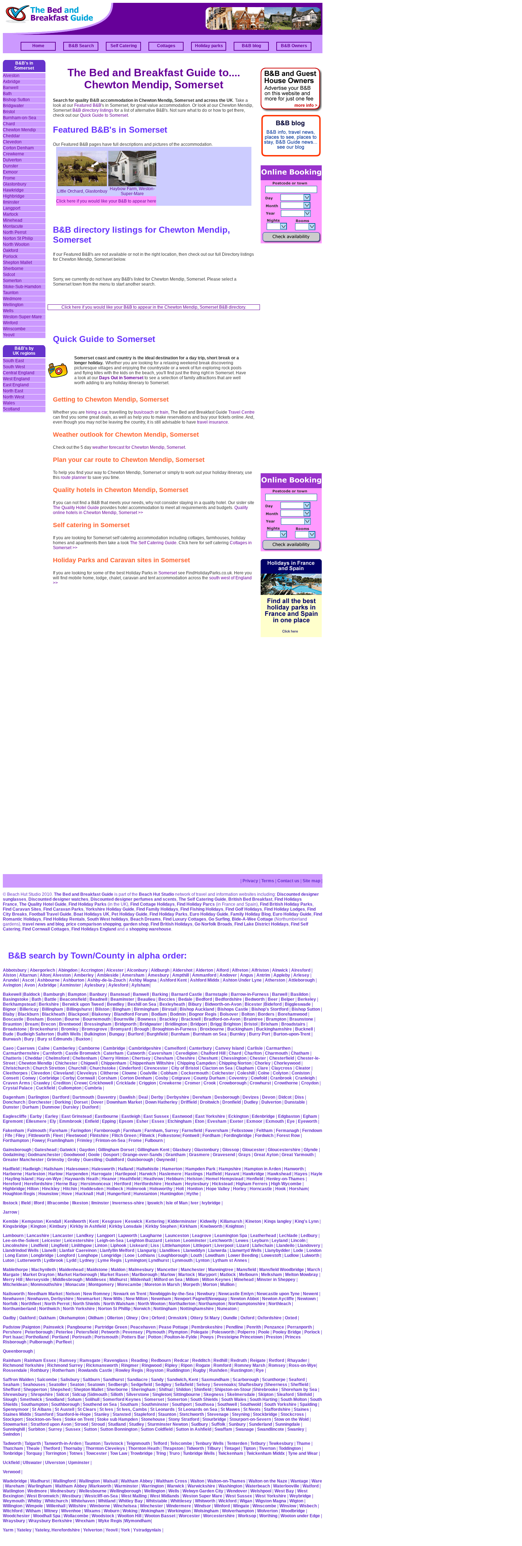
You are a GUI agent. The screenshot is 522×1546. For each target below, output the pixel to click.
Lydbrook (53, 1260)
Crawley (41, 1083)
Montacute (13, 226)
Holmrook (136, 1188)
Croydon (310, 1083)
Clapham (245, 1068)
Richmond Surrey (65, 1365)
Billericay (29, 1009)
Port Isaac (13, 1337)
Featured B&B (87, 105)
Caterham (113, 1053)
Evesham (217, 1121)
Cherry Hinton (114, 1058)
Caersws (26, 1048)
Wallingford (64, 1481)
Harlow (55, 1173)
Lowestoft (271, 1255)
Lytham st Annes (230, 1260)
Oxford (247, 1317)
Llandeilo (285, 1245)
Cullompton (69, 1088)
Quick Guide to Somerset (103, 115)
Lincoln (298, 1240)
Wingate (241, 1505)
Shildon (183, 1389)
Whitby (35, 1500)
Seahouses (34, 1384)
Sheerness (276, 1384)
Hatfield (214, 1173)
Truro (174, 1453)
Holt (180, 1188)
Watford (311, 1486)
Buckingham (240, 1029)
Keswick (133, 1221)
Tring (161, 1453)
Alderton (204, 970)
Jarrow (10, 1212)
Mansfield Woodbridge (281, 1269)
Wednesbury (63, 1491)
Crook (209, 1083)
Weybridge (300, 1495)
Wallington (89, 1481)
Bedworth (255, 999)
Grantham (175, 1154)
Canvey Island (229, 1048)
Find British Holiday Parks (286, 904)
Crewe (80, 1083)
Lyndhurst (158, 1260)
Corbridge (49, 1078)
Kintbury (58, 1226)
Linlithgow (81, 1245)
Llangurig (146, 1250)
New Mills (113, 1298)
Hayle (316, 1173)
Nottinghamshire (197, 1308)
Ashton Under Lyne (242, 980)
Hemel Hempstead (224, 1178)
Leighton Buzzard (144, 1240)
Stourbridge (214, 1419)
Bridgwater (13, 105)
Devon (268, 1097)
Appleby (281, 975)
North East (13, 390)
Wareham (15, 1486)
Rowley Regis (129, 1370)
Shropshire (42, 1394)
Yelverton (92, 1530)
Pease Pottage (173, 1327)
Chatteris (12, 1058)
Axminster (70, 985)
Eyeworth (307, 1121)
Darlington (38, 1097)
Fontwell (191, 1135)
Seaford (297, 1379)
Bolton (248, 1014)
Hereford (12, 1183)
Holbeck (115, 1188)
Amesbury (158, 975)
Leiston (172, 1240)
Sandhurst (113, 1379)
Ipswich (155, 1202)
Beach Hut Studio (156, 894)
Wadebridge (15, 1481)
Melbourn (248, 1274)
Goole (94, 1154)
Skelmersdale (241, 1394)
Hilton (33, 1188)
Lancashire (38, 1235)
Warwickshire (201, 1486)
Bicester (253, 1004)
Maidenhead (71, 1269)
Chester (258, 1058)
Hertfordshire (148, 1183)
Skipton (265, 1394)
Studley (136, 1424)
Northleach (279, 1303)
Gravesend (224, 1154)
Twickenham (230, 1453)
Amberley (84, 975)
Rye (260, 1370)
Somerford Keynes (122, 1399)
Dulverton (12, 160)
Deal (143, 1097)
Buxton (83, 1039)
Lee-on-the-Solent (21, 1240)
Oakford (10, 250)
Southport (182, 1404)
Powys (207, 1337)
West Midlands (164, 1495)
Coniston (301, 1073)
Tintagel (232, 1448)
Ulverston (55, 1462)
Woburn (111, 1510)
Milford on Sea (168, 1279)
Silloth (116, 1394)
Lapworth (127, 1235)
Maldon (118, 1269)
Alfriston (260, 970)
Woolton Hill (129, 1515)
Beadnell (98, 999)
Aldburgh (160, 970)
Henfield (254, 1178)
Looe (130, 1255)
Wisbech (308, 1505)
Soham (74, 1399)
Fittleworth (39, 1135)
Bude (8, 1034)
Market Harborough (77, 1274)
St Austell (64, 1409)
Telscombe (181, 1443)
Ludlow (291, 1255)
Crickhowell (101, 1083)
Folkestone (169, 1135)
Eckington (238, 1116)
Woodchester (16, 1515)
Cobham (169, 1073)
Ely (53, 1121)
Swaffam (223, 1429)
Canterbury (200, 1048)
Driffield (189, 1102)
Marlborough (144, 1274)
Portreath (81, 1337)
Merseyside (37, 1279)
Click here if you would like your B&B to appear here (106, 201)
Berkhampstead (19, 1004)
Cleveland (63, 1073)
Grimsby (55, 1159)
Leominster (194, 1240)
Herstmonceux (96, 1183)
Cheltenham (84, 1058)
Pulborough (41, 1342)
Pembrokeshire (207, 1327)
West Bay (284, 1491)
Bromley (69, 1029)
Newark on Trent (129, 1293)
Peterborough (39, 1332)
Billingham (52, 1009)
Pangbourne (79, 1327)
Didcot (285, 1097)
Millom (192, 1279)
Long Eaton (16, 1255)
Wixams (92, 1510)
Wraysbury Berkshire (50, 1520)
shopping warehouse (150, 929)
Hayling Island (19, 1178)
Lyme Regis (110, 1260)
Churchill (77, 1068)
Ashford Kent (173, 980)
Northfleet (31, 1303)
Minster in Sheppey (276, 1279)
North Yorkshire (79, 1308)
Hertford (122, 1183)
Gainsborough (17, 1149)
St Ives (106, 1409)
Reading (139, 1360)
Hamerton (172, 1168)
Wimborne (99, 1505)
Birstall (169, 1009)
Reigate (258, 1360)
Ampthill (180, 975)
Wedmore (12, 298)
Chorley (263, 1063)
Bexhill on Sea (141, 1004)
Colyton (280, 1073)
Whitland (106, 1500)
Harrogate (101, 1173)
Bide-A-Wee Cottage (252, 919)
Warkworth (100, 1486)
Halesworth (103, 1168)
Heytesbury (197, 1183)
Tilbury (214, 1448)
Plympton (177, 1332)
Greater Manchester (23, 1159)
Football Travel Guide (50, 914)
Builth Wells (69, 1034)
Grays (244, 1154)
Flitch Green (124, 1135)
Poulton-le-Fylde (180, 1337)
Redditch (201, 1360)
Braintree (253, 1019)
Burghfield (157, 1034)
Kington (38, 1226)
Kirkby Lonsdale (125, 1226)
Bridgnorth (125, 1024)
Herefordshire (38, 1183)
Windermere (178, 1505)
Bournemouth (96, 1019)
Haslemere (170, 1173)
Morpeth (191, 1284)
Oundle (230, 1317)
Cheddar (11, 135)
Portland (60, 1337)
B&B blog (251, 45)
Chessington (233, 1058)
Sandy (157, 1379)
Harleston (35, 1173)
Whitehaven (83, 1500)
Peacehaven (143, 1327)
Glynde (311, 1149)
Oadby (9, 1317)
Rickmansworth (102, 1365)
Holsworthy (161, 1188)
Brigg (215, 1024)
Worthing (268, 1515)
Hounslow (48, 1193)
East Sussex (156, 1116)
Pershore (12, 1332)
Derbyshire (178, 1097)
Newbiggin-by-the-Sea (171, 1293)
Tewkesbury (281, 1443)
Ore (144, 1317)
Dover (97, 1102)
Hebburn (175, 1178)
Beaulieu (146, 999)
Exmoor (10, 172)
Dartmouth (83, 1097)
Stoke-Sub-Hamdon (22, 286)
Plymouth (155, 1332)
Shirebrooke (265, 1389)
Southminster (155, 1404)
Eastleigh (130, 1116)
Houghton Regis (19, 1193)
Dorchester (39, 1102)
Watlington (13, 1491)
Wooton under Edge (299, 1515)
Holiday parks (209, 45)
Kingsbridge (15, 1226)
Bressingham (98, 1024)
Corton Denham (18, 147)
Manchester (193, 1269)
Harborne (12, 1173)
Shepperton (35, 1389)
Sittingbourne (186, 1394)
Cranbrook (281, 1078)
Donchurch (14, 1102)
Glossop (230, 1149)
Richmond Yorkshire (23, 1365)
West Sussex (238, 1495)
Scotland (11, 409)
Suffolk (218, 1424)
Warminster (126, 1486)
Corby (68, 1078)
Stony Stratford (183, 1419)
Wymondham (137, 1520)
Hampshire (230, 1168)
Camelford (175, 1048)
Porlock (10, 256)
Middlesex (96, 1279)
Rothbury (39, 1370)
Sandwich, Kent (182, 1379)
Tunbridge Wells (199, 1453)
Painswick (53, 1327)
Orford (158, 1317)
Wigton (296, 1500)
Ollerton (115, 1317)
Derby (157, 1097)
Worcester (189, 1515)
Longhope (88, 1255)
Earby (36, 1116)
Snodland (54, 1399)
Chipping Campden (196, 1063)
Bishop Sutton (16, 99)
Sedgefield (141, 1384)
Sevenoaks (224, 1384)
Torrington (55, 1453)
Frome (9, 178)
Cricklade (126, 1083)
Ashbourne (48, 980)
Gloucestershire (284, 1149)
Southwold (250, 1404)
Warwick (175, 1486)
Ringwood (152, 1365)
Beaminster (122, 999)
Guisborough (140, 1159)
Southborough (65, 1404)
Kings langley (278, 1221)
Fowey (38, 1140)
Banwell (10, 87)
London (313, 1250)
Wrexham (85, 1520)
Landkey (85, 1235)
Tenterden (237, 1443)
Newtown (306, 1298)
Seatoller (58, 1384)
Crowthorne (286, 1083)
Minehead (12, 220)
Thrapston (173, 1448)
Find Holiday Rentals (64, 919)
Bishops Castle (232, 1009)
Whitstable (156, 1500)
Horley (239, 1188)
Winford (10, 322)
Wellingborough (125, 1491)
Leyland (280, 1240)
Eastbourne (106, 1116)
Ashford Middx (204, 980)
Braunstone (301, 1019)
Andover (228, 975)
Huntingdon (171, 1193)
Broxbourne (212, 1029)
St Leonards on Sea (197, 1409)
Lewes (242, 1240)
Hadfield (11, 1168)
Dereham (201, 1097)
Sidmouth (97, 1394)
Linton (101, 1245)
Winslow (287, 1505)
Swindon (11, 1434)
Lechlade (288, 1235)
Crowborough (232, 1083)
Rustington (241, 1370)
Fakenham (13, 1130)
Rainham (12, 1360)
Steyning (241, 1414)
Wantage (299, 1481)
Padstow (11, 1327)
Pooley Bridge (287, 1332)
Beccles (166, 999)
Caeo (8, 1048)
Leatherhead (263, 1235)
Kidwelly (208, 1221)
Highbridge (14, 196)
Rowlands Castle (95, 1370)
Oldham (96, 1317)
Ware (316, 1481)
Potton (154, 1337)
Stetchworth (191, 1414)
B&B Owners (294, 45)
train (164, 412)
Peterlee (64, 1332)
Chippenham (113, 1063)
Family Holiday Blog (250, 914)
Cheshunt (208, 1058)
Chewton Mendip (19, 129)
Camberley (64, 1048)
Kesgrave (112, 1221)
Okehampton (72, 1317)
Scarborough (246, 1379)
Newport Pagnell (190, 1298)
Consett (11, 1078)
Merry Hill (12, 1279)
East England (16, 384)
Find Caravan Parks (63, 909)
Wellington (13, 304)
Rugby (199, 1370)
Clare (262, 1068)
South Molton (294, 1399)
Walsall (110, 1481)
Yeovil (9, 334)
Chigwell (89, 1063)
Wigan (246, 1500)
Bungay (117, 1034)
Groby (73, 1159)
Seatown (96, 1384)
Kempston (32, 1221)
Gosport (111, 1154)
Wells (8, 310)
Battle (50, 999)
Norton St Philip (18, 238)
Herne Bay (66, 1183)
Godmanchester (44, 1154)
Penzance (274, 1327)
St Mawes (230, 1409)
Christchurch (16, 1068)
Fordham (211, 1135)
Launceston (177, 1235)
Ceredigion (186, 1053)
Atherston (275, 980)
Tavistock (113, 1443)
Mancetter (167, 1269)
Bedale (185, 999)
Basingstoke (15, 999)
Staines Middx (17, 1414)
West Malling (134, 1495)
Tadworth (12, 1443)
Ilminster (11, 202)
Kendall (53, 1221)
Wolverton (267, 1510)
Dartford (60, 1097)
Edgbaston (289, 1116)
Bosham (35, 1019)
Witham (33, 1510)
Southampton (34, 1404)
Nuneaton (226, 1308)
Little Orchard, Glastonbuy (82, 191)
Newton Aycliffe (278, 1298)
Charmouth (276, 1053)
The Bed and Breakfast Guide (83, 894)
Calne (44, 1048)
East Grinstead (76, 1116)
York (125, 1530)
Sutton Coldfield (157, 1429)
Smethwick (31, 1399)
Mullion (227, 1284)
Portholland (37, 1337)
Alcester (115, 970)
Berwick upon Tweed (83, 1004)
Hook (280, 1188)
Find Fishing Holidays (201, 909)
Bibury (195, 1004)
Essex (158, 1121)
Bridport (198, 1024)
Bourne (72, 1019)
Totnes (76, 1453)
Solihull (92, 1399)
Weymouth (14, 1500)
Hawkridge (13, 190)
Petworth (110, 1332)
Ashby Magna (143, 980)
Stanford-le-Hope (73, 1414)
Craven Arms (16, 1083)
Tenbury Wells (209, 1443)
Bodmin (178, 1014)
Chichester (66, 1063)
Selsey (203, 1384)
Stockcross (292, 1414)
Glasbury (182, 1149)
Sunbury (237, 1424)
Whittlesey (181, 1500)
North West (13, 396)
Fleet (58, 1135)
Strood (81, 1424)
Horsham (298, 1188)
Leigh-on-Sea (110, 1240)
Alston (9, 975)
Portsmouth (106, 1337)
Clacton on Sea (217, 1068)
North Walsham (119, 1303)
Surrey (55, 1429)
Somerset (167, 572)
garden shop (135, 924)
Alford (222, 970)
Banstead (120, 994)
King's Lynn (307, 1221)
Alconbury (137, 970)
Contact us (288, 880)
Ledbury (309, 1235)
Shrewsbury (15, 1394)
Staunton (167, 1414)
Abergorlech (42, 970)
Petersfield (87, 1332)
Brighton (232, 1024)
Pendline (234, 1327)
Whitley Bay (131, 1500)
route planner (74, 477)
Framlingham (60, 1140)
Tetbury (258, 1443)
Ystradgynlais (147, 1530)
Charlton (253, 1053)
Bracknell (191, 1019)
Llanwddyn (194, 1250)
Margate (11, 1274)
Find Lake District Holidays (261, 924)
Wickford (227, 1500)
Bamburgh (54, 994)
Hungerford (118, 1193)
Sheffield (299, 1384)
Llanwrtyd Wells (246, 1250)
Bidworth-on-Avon (223, 1004)
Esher (142, 1121)
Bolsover (229, 1014)
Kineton (253, 1221)
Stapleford (144, 1414)
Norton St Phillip (114, 1308)
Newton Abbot (244, 1298)
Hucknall (84, 1193)
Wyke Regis (110, 1520)
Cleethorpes (15, 1073)
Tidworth (195, 1448)
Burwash (12, 1039)
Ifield (26, 1202)
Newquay (217, 1298)
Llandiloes (169, 1250)
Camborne (89, 1048)
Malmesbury (141, 1269)
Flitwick (147, 1135)
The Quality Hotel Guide (76, 507)
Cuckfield (45, 1088)
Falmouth (36, 1130)
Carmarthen (278, 1048)
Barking (160, 994)
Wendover (237, 1491)
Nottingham (165, 1308)
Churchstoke (102, 1068)
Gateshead (45, 1149)
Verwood (11, 1471)
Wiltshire (77, 1505)
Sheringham (143, 1389)
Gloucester (253, 1149)
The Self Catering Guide (153, 542)
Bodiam (159, 1014)
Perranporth (299, 1327)
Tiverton (267, 1448)
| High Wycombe (285, 1183)
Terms (267, 880)
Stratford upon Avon (51, 1424)
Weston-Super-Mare (22, 316)
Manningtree (220, 1269)
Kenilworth (75, 1221)
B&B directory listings (92, 110)
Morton (210, 1284)
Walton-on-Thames (226, 1481)
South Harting (263, 1399)
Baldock (31, 994)
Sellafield (184, 1384)
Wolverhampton (238, 1510)
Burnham (180, 1034)
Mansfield (246, 1269)
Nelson (73, 1293)
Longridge (111, 1255)
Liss (155, 1245)
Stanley (101, 1414)
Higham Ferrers (252, 1183)
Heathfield (130, 1178)
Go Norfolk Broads (213, 924)
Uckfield (11, 1462)
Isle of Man (176, 1202)
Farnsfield (192, 1130)
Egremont (13, 1121)
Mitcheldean (15, 1284)
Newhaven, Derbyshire (50, 1298)
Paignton (31, 1327)
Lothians (146, 1255)
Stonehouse (153, 1419)
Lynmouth (182, 1260)
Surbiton (36, 1429)
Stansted (122, 1414)
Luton (8, 1260)
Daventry (106, 1097)
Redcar (181, 1360)
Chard (9, 123)
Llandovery (309, 1245)
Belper (287, 999)
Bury (29, 1039)
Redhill (220, 1360)
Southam (129, 1404)
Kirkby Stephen (160, 1226)
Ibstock (10, 1202)
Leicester (51, 1240)
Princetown (251, 1337)
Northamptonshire (246, 1303)
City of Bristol (185, 1068)
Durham (30, 1107)
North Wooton (16, 244)
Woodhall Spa (46, 1515)
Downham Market (124, 1102)
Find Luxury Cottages (184, 919)
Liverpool (223, 1245)
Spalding (308, 1404)
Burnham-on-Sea (19, 117)
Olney (132, 1317)
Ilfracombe (58, 1202)
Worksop (247, 1515)
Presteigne (228, 1337)
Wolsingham (206, 1510)
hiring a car (96, 412)
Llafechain (262, 1245)
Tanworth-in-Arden (62, 1443)
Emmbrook (70, 1121)
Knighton (234, 1226)
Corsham (107, 1078)
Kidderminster (182, 1221)
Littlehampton (176, 1245)
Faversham (216, 1130)
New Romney (96, 1293)
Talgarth (33, 1443)
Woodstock (103, 1515)
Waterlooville (286, 1486)
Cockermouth (194, 1073)
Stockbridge (265, 1414)
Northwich (49, 1308)
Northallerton (182, 1303)
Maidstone (97, 1269)
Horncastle (261, 1188)
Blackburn (28, 1014)
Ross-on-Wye (302, 1365)
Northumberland (19, 1308)
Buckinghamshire (274, 1029)
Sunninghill (14, 1429)
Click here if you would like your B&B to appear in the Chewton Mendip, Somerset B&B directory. (153, 307)
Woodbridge (293, 1510)
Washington (230, 1486)
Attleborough (301, 980)
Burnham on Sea (210, 1034)
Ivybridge (211, 1202)
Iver (195, 1202)
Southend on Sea (100, 1404)
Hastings (194, 1173)
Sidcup (79, 1394)
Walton (197, 1481)
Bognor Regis (203, 1014)
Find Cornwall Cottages (45, 929)
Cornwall (86, 1078)
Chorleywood (287, 1063)
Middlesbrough (67, 1279)
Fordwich (264, 1135)
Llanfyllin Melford (117, 1250)
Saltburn (91, 1379)
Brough (141, 1029)
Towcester (96, 1453)
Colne (264, 1073)
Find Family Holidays (157, 909)
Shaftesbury (250, 1384)
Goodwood (74, 1154)
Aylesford (118, 985)
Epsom (126, 1121)
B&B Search (81, 45)
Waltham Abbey (137, 1481)
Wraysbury (14, 1520)
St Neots (252, 1409)
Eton (199, 1121)
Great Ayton (266, 1154)
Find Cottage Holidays (152, 904)
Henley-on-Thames (285, 1178)
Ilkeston (80, 1202)
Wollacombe (76, 1515)
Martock (10, 214)
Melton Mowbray (301, 1274)
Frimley (84, 1140)
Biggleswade (298, 1004)
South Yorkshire (280, 1404)
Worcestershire (219, 1515)
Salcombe (47, 1379)
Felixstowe (242, 1130)
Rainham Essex (40, 1360)
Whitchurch (56, 1500)
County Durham (209, 1078)
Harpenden (77, 1173)
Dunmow (51, 1107)
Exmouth (275, 1121)
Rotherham (63, 1370)
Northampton (212, 1303)
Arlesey (301, 975)
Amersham (133, 975)
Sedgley (163, 1384)
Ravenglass (116, 1360)
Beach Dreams (145, 919)
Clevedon (12, 141)
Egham (310, 1116)
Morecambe (129, 1284)
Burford (135, 1034)
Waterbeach (257, 1486)
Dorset (81, 1102)
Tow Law (118, 1453)
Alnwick (280, 970)
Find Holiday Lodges (284, 909)
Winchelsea (125, 1505)
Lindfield (39, 1245)
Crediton (62, 1083)
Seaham (11, 1384)
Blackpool (78, 1014)
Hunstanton (145, 1193)
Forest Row (288, 1135)
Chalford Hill (213, 1053)
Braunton (12, 1024)
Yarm (8, 1530)
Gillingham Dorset (116, 1149)
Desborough (226, 1097)
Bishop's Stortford (269, 1009)
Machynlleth (43, 1269)
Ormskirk (177, 1317)
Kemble (10, 1221)
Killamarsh (231, 1221)
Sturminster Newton (167, 1424)
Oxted (291, 1317)
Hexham (173, 1183)
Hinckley (51, 1188)
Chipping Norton (235, 1063)
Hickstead (222, 1183)
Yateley (24, 1530)
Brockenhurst (44, 1029)
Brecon (48, 1024)
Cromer (192, 1083)
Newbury (206, 1293)
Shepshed (60, 1389)
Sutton (90, 1429)
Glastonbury (14, 184)
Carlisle (255, 1048)
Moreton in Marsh (162, 1284)
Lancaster (63, 1235)
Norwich (142, 1308)
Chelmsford (57, 1058)
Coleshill (246, 1073)
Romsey (277, 1365)
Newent (310, 1293)
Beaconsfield (73, 999)
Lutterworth (29, 1260)
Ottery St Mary (205, 1317)
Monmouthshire (46, 1284)
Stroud (98, 1424)
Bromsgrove (94, 1029)
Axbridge (11, 81)
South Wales (233, 1399)
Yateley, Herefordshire (58, 1530)
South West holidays (107, 919)
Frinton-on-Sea (110, 1140)
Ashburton (73, 980)
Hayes (301, 1173)
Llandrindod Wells (21, 1250)
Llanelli (49, 1250)
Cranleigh (305, 1078)
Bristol (9, 111)
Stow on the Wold (291, 1419)
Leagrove (201, 1235)
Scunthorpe (274, 1379)
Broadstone (15, 1029)
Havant (232, 1173)
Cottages (166, 45)
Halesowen (77, 1168)
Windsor (202, 1505)
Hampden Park (200, 1168)
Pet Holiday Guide (129, 914)
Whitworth (205, 1500)
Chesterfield (281, 1058)
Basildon (299, 994)
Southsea (204, 1404)
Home (38, 45)
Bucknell (304, 1029)
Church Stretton (49, 1068)
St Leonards (162, 1409)
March (313, 1269)
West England (16, 378)
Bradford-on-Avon (222, 1019)
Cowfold (259, 1078)
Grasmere (199, 1154)
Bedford (204, 999)
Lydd (71, 1260)
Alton (45, 975)
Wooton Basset (160, 1515)
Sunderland (260, 1424)
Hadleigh (31, 1168)
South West (14, 366)
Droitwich (209, 1102)
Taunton (10, 292)
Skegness (213, 1394)
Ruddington (178, 1370)
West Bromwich (43, 1495)
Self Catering (123, 45)
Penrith (253, 1327)
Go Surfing (219, 919)
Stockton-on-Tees (43, 1419)
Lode (298, 1250)
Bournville (124, 1019)
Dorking (63, 1102)
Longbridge (42, 1255)
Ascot (28, 980)
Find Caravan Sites (22, 909)
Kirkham (188, 1226)
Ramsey (67, 1360)
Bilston (102, 1009)
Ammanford (204, 975)
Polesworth (223, 1332)
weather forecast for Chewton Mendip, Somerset (138, 447)
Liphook (118, 1245)
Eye (291, 1121)
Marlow (168, 1274)
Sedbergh (117, 1384)
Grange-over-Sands (142, 1154)
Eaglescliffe (15, 1116)
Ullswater (32, 1462)
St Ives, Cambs (131, 1409)
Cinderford (130, 1068)
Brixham (269, 1024)
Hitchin (70, 1188)
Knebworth (211, 1226)
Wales (9, 403)
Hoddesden (91, 1188)
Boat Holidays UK (91, 914)
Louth (196, 1255)
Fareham (58, 1130)
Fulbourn (154, 1140)
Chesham (163, 1058)
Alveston (11, 75)
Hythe (192, 1193)
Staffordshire (277, 1409)
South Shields (204, 1399)
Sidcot (9, 274)
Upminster (78, 1462)
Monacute (75, 1284)
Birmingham (146, 1009)
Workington (179, 1510)
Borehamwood (292, 1014)
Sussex (73, 1429)
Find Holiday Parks (88, 904)
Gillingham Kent (153, 1149)
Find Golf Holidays (243, 909)
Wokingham (152, 1510)
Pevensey (133, 1332)
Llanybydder (277, 1250)
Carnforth (52, 1053)
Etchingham (180, 1121)
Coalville (148, 1073)
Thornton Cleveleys (105, 1448)
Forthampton (16, 1140)
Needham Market (45, 1293)
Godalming (14, 1154)
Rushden (218, 1370)
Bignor (9, 1009)
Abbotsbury (15, 970)
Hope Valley (218, 1188)
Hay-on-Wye (49, 1178)
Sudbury (199, 1424)
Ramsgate (90, 1360)
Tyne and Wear (303, 1453)
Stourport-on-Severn (250, 1419)
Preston (274, 1337)
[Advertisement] (289, 357)
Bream (32, 1024)
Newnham (161, 1298)
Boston (54, 1019)
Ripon (186, 1365)
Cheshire (185, 1058)
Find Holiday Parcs (196, 904)
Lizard (242, 1245)
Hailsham (53, 1168)
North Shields (86, 1303)
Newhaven (13, 1298)
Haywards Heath (81, 1178)
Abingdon (67, 970)
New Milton (137, 1298)
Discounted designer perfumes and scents (133, 899)
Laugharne (151, 1235)
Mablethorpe (15, 1269)
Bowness (146, 1019)
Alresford (300, 970)
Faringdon (81, 1130)
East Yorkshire (210, 1116)
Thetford (51, 1448)
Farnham (132, 1130)
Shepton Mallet (17, 262)
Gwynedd (165, 1159)
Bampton (77, 994)
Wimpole (34, 1505)
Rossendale (15, 1370)
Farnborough (107, 1130)
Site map (311, 880)
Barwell (279, 994)
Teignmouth (138, 1443)
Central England (18, 372)
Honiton (195, 1188)
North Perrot (14, 232)
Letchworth (221, 1240)
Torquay (34, 1453)
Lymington (135, 1260)
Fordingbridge (238, 1135)
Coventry (238, 1078)
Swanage (244, 1429)
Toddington (290, 1448)
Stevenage (218, 1414)
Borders (266, 1014)
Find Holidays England (93, 929)
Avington (12, 985)
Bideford (273, 1004)
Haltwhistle (147, 1168)
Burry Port (259, 1034)
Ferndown (312, 1130)
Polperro (246, 1332)
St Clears (86, 1409)
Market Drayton (38, 1274)
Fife (8, 1135)
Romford (222, 1365)
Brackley (168, 1019)
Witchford (12, 1510)
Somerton (12, 280)
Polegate (199, 1332)
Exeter (236, 1121)
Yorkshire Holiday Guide (110, 909)
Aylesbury (94, 985)
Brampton (276, 1019)
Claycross (281, 1068)
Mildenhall (140, 1279)
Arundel (11, 980)
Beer (273, 999)
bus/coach (144, 412)
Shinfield (202, 1389)
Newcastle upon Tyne (278, 1293)
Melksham (271, 1274)
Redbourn (161, 1360)
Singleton (161, 1394)
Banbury (98, 994)
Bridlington (176, 1024)
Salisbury (70, 1379)
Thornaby (72, 1448)
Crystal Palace (18, 1088)
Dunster (10, 166)
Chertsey (141, 1058)
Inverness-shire (128, 1202)
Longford (66, 1255)
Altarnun (28, 975)
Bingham (122, 1009)
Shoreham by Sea (299, 1389)
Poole (264, 1332)
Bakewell (12, 994)
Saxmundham (215, 1379)
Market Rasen (114, 1274)
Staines (301, 1409)
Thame (303, 1443)
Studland (117, 1424)
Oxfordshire (269, 1317)
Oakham (47, 1317)
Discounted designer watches (58, 899)
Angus (246, 975)
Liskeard (138, 1245)
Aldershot (182, 970)
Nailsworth (14, 1293)
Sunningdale (287, 1424)
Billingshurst (79, 1009)
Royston (154, 1370)
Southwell (227, 1404)
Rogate (203, 1365)
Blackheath (53, 1014)
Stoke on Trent (79, 1419)
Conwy (29, 1078)
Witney (51, 1510)
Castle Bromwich (82, 1053)
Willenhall (55, 1505)
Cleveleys (87, 1073)
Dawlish (127, 1097)
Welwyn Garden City (203, 1491)
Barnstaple (216, 994)
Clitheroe (109, 1073)
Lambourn (13, 1235)
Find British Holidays (171, 924)
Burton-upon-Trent (291, 1034)
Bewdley (115, 1004)
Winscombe (14, 328)
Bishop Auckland (197, 1009)
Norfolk (10, 1303)
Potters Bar (133, 1337)
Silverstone (137, 1394)
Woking (130, 1510)
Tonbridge (13, 1453)
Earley (51, 1116)
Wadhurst (40, 1481)
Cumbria (93, 1088)
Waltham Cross (171, 1481)
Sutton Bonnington (118, 1429)
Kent (94, 1221)
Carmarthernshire (21, 1053)
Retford (276, 1360)
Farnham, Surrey (162, 1130)
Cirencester (156, 1068)
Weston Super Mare (202, 1495)
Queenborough (18, 1351)
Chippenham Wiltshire (152, 1063)
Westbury (71, 1495)
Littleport (202, 1245)
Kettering (155, 1221)
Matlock (228, 1274)
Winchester (151, 1505)
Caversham (160, 1053)
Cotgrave (181, 1078)
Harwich (147, 1173)
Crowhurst (260, 1083)
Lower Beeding (243, 1255)
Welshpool (260, 1491)
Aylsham (140, 985)
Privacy (250, 880)
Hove (66, 1193)
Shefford (11, 1389)
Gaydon (87, 1149)
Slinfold (304, 1394)
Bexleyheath (172, 1004)
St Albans (41, 1409)
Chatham (300, 1053)
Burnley (238, 1034)
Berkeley (307, 999)
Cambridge (114, 1048)
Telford (160, 1443)
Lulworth (310, 1255)
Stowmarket (15, 1424)
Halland (125, 1168)
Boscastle (13, 1019)
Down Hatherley (161, 1102)
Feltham (264, 1130)
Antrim (263, 975)
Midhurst (118, 1279)
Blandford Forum (131, 1014)
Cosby (161, 1078)
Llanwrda (217, 1250)
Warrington (152, 1486)
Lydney (87, 1260)
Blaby (9, 1014)
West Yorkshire (270, 1495)
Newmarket (88, 1298)
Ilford (39, 1202)
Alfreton (240, 970)
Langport (11, 208)
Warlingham (40, 1486)
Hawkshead (279, 1173)
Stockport (13, 1419)
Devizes (251, 1097)
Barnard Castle (186, 994)
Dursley (71, 1107)
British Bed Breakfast (250, 899)
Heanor (109, 1178)
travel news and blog (43, 924)
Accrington (92, 970)
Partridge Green (111, 1327)
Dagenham (14, 1097)
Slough (10, 1399)
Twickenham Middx (266, 1453)
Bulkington (95, 1034)
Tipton (249, 1448)
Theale (33, 1448)
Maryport (207, 1274)
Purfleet (64, 1342)
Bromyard (120, 1029)
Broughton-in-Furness (174, 1029)
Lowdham (215, 1255)
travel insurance (212, 422)
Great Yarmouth (298, 1154)
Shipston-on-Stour (232, 1389)
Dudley (251, 1102)
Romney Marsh (249, 1365)
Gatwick (68, 1149)
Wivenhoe (71, 1510)
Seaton (77, 1384)
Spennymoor (16, 1409)
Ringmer (129, 1365)
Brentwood (70, 1024)
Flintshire (99, 1135)
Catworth (136, 1053)
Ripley (171, 1365)
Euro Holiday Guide (209, 914)
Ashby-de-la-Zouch (106, 980)
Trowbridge (141, 1453)
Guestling (92, 1159)
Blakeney (101, 1014)
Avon (29, 985)
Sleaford (285, 1394)
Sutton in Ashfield (193, 1429)
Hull (100, 1193)
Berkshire (49, 1004)
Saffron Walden (18, 1379)
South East (13, 360)
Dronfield (231, 1102)
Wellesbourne (93, 1491)
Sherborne (13, 268)
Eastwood (182, 1116)
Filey (20, 1135)
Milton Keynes (216, 1279)
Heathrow (153, 1178)
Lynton (203, 1260)
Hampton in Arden (262, 1168)
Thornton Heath (143, 1448)
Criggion (147, 1083)
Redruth (238, 1360)
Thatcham (13, 1448)
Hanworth (294, 1168)
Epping (109, 1121)
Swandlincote (270, 1429)
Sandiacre (137, 1379)
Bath (7, 93)
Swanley (295, 1429)
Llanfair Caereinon (78, 1250)
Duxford (90, 1107)
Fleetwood (76, 1135)
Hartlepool (125, 1173)
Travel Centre (241, 412)
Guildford (114, 1159)
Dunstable (294, 1102)
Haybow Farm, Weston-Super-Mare (132, 191)
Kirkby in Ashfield (88, 1226)
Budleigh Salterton (35, 1034)
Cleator (302, 1068)
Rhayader (297, 1360)
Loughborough (172, 1255)
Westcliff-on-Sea (101, 1495)
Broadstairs (293, 1024)
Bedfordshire (228, 999)
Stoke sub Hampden (117, 1419)
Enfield (92, 1121)
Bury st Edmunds (54, 1039)
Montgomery (101, 1284)
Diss (299, 1097)
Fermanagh (287, 1130)
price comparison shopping (93, 924)
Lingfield (59, 1245)
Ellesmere (36, 1121)
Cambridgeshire (145, 1048)
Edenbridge (263, 1116)
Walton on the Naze (268, 1481)
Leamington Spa (230, 1235)
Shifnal (166, 1389)
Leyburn (260, 1240)
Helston (194, 1178)
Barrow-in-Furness (250, 994)
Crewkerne (13, 153)
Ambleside (108, 975)
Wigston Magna (270, 1500)
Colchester (223, 1073)
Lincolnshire (15, 1245)
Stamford (43, 1414)
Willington (12, 1505)
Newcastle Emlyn (236, 1293)
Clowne (129, 1073)
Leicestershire (79, 1240)
